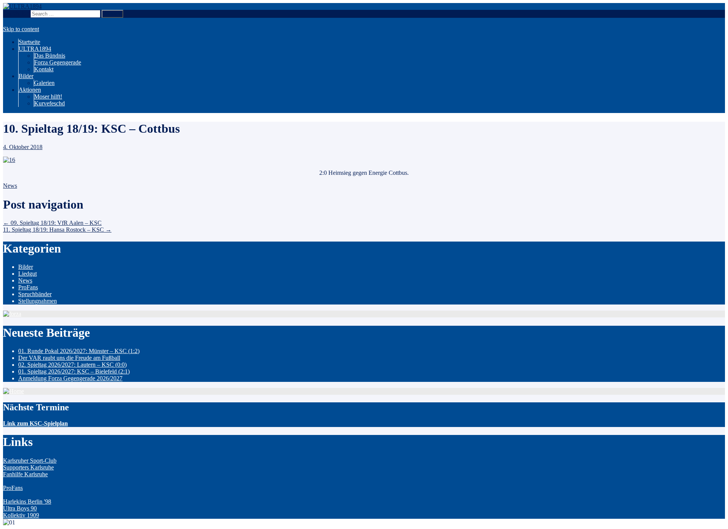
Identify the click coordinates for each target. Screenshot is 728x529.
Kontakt (43, 69)
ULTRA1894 (35, 49)
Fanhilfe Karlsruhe (25, 474)
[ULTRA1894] (22, 6)
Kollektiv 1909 (21, 515)
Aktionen (30, 89)
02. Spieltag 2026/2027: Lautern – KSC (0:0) (72, 364)
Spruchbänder (35, 294)
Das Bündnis (49, 55)
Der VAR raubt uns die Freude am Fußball (69, 358)
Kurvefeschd (49, 103)
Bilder (26, 76)
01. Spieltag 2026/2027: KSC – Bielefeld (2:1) (74, 371)
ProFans (28, 287)
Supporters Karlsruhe (28, 467)
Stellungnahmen (37, 301)
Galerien (44, 83)
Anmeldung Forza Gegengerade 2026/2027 (70, 378)
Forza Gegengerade (57, 62)
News (10, 185)
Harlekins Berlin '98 (27, 501)
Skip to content (21, 29)
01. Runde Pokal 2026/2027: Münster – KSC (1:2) (79, 351)
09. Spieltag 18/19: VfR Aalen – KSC (52, 223)
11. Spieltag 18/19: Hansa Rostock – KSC (57, 229)
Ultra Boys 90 (20, 508)
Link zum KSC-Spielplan (35, 423)
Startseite (29, 42)
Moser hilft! (48, 96)
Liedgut (27, 273)
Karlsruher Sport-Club (29, 460)
